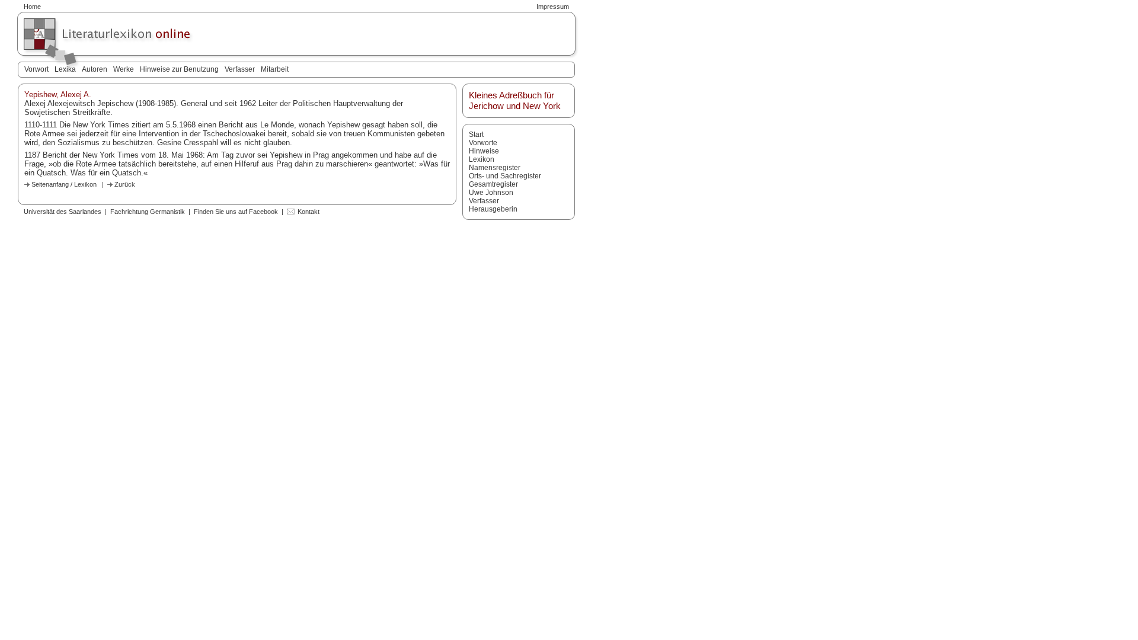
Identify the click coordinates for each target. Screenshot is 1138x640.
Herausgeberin (493, 209)
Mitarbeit (275, 69)
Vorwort (36, 69)
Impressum (552, 6)
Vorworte (483, 143)
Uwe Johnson (491, 192)
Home (32, 6)
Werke (123, 69)
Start (476, 134)
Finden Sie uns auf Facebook (236, 211)
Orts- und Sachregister (505, 176)
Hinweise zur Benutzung (179, 69)
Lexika (65, 69)
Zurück (124, 184)
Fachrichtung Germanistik (147, 211)
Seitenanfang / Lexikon (64, 184)
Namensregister (494, 168)
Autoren (94, 69)
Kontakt (308, 211)
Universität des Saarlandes (62, 211)
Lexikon (481, 159)
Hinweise (484, 151)
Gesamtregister (493, 184)
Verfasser (240, 69)
